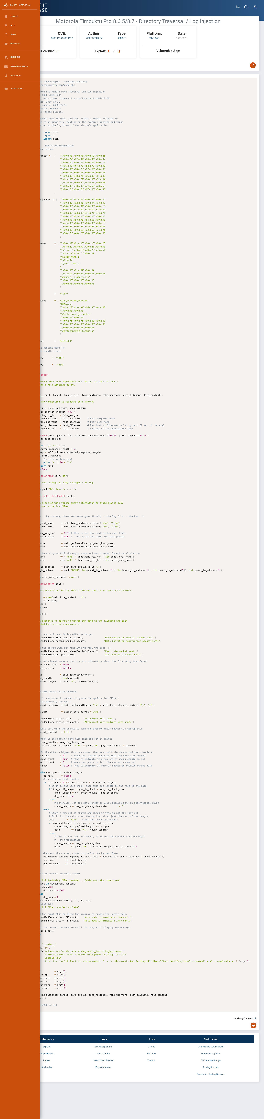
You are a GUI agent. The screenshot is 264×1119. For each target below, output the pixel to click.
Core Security (94, 38)
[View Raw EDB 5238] (119, 51)
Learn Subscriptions (210, 1053)
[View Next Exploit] (253, 65)
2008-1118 (56, 38)
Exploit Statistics (103, 1067)
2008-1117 (67, 38)
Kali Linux (151, 1053)
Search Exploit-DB (103, 1046)
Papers (46, 1060)
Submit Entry (103, 1053)
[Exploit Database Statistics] (238, 7)
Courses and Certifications (210, 1046)
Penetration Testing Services (211, 1074)
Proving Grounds (211, 1067)
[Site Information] (246, 7)
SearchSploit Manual (103, 1060)
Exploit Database (20, 5)
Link (254, 1018)
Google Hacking (46, 1053)
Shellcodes (46, 1067)
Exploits (46, 1046)
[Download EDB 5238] (109, 51)
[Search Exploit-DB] (255, 7)
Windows (154, 38)
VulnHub (151, 1060)
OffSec (151, 1046)
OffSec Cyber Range (211, 1060)
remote (122, 38)
